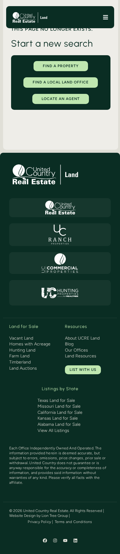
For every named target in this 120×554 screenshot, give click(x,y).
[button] (105, 17)
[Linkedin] (75, 540)
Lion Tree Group (55, 516)
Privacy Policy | (40, 522)
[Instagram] (55, 540)
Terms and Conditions (73, 522)
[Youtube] (65, 540)
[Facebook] (45, 540)
